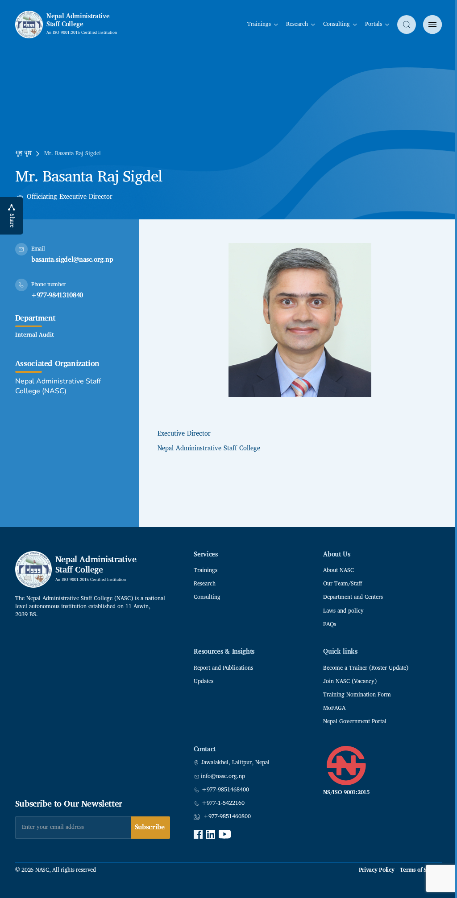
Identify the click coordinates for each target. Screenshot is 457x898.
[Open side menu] (432, 24)
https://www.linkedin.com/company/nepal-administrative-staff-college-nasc (210, 834)
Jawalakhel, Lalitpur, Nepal (235, 763)
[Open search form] (406, 24)
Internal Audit (34, 335)
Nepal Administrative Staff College (78, 21)
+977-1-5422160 (223, 803)
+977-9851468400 (225, 790)
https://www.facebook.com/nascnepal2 (198, 834)
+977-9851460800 (227, 817)
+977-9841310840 (57, 296)
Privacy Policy (377, 870)
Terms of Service (421, 870)
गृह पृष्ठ (23, 154)
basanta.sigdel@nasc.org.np (72, 260)
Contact (205, 750)
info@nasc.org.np (223, 777)
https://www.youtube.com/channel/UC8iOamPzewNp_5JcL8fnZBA (225, 834)
